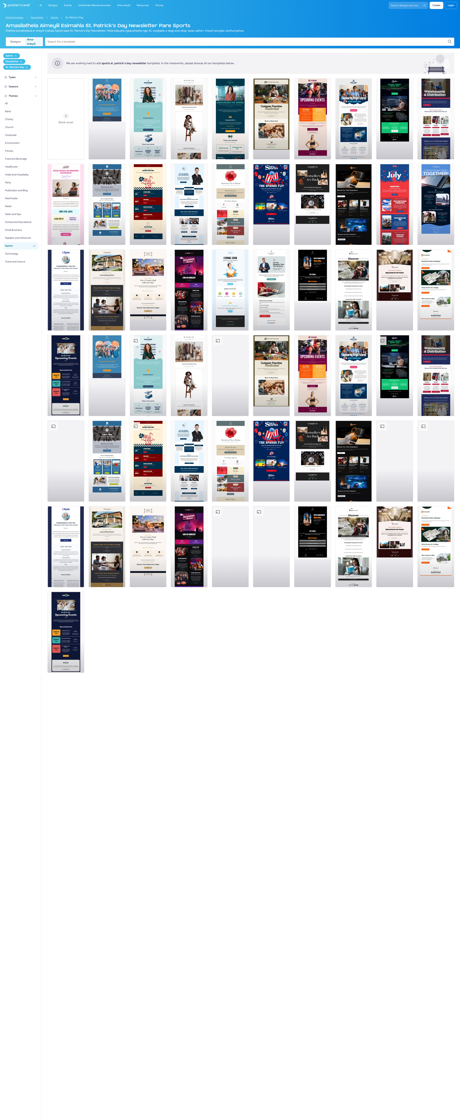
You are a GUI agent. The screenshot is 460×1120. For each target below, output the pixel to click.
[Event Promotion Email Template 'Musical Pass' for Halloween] (189, 290)
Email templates (15, 17)
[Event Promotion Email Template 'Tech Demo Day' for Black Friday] (394, 118)
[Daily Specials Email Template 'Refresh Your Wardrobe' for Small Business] (189, 118)
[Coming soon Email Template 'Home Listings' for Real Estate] (435, 290)
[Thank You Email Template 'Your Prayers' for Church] (394, 290)
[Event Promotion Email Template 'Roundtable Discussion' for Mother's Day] (65, 204)
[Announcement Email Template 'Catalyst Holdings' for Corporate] (230, 118)
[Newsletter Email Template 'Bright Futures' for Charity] (353, 118)
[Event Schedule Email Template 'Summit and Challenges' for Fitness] (312, 118)
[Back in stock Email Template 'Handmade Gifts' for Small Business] (271, 118)
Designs (15, 41)
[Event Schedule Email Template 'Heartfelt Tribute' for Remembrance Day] (230, 204)
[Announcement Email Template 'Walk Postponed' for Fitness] (107, 118)
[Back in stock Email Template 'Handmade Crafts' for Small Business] (312, 204)
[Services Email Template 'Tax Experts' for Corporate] (271, 290)
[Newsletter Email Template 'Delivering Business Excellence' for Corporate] (189, 204)
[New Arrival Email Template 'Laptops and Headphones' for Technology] (353, 204)
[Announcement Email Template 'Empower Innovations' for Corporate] (148, 118)
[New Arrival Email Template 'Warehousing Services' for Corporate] (435, 118)
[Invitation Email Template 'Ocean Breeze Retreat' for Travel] (353, 290)
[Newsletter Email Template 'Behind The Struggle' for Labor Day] (107, 204)
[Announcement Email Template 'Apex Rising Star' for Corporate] (65, 290)
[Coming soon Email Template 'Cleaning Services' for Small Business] (230, 290)
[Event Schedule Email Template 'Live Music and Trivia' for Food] (148, 204)
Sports (54, 17)
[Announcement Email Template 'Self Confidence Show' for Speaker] (312, 290)
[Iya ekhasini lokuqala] (14, 5)
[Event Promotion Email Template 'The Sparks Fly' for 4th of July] (271, 204)
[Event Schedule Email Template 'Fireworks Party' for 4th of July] (394, 204)
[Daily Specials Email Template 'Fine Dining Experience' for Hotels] (148, 290)
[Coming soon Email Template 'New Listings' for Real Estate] (107, 290)
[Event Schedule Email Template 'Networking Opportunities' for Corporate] (65, 375)
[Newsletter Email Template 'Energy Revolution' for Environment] (435, 204)
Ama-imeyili (31, 41)
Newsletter (37, 17)
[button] (35, 77)
